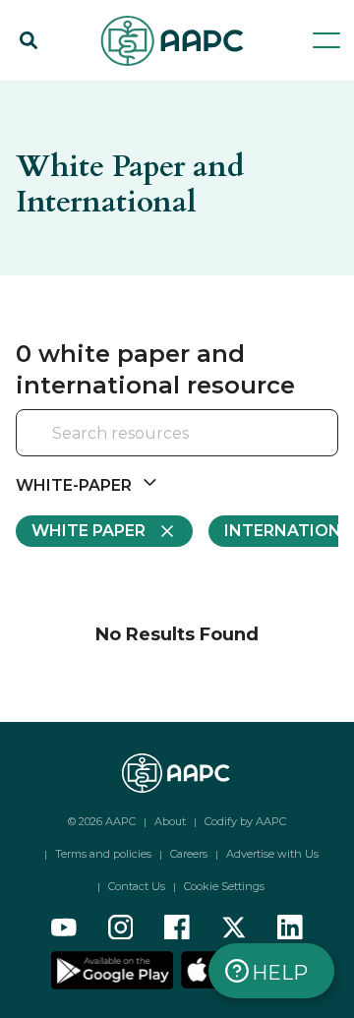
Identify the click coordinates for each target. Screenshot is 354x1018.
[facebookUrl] (177, 927)
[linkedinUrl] (290, 927)
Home (38, 90)
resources (122, 90)
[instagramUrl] (120, 927)
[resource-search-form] (177, 433)
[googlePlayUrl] (114, 969)
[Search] (28, 40)
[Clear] (297, 435)
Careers (188, 854)
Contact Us (136, 886)
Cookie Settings (224, 886)
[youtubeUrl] (63, 927)
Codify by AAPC (245, 821)
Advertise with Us (272, 854)
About (170, 821)
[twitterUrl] (234, 927)
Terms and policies (103, 854)
